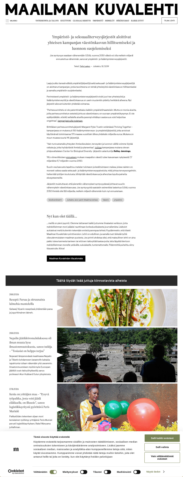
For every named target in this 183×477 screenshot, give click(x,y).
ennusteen (71, 157)
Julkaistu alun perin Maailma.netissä (82, 200)
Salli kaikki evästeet (162, 438)
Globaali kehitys (82, 20)
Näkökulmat (122, 20)
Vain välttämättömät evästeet (162, 457)
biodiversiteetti (55, 200)
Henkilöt (110, 20)
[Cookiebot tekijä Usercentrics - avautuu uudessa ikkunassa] (16, 471)
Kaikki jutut (137, 20)
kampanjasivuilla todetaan (70, 120)
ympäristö (118, 200)
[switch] (83, 472)
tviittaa (98, 147)
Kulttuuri (66, 20)
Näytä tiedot (153, 471)
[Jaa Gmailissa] (87, 77)
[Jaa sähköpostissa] (103, 77)
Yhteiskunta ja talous (47, 20)
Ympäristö (98, 20)
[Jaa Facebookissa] (95, 77)
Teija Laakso (85, 66)
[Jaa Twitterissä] (79, 77)
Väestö (106, 200)
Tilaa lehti (169, 20)
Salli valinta (162, 447)
